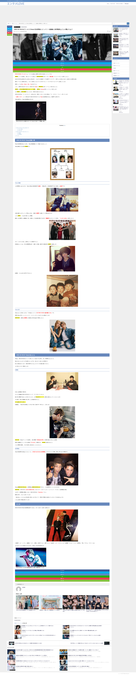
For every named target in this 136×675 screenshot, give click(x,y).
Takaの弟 (19, 130)
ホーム (108, 3)
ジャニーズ (115, 60)
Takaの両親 (20, 129)
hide (64, 125)
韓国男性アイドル (116, 75)
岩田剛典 (19, 134)
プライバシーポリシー (120, 3)
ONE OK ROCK (17, 620)
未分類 (114, 68)
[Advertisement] (68, 13)
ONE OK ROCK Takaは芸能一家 (22, 127)
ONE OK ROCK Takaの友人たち (22, 131)
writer (110, 31)
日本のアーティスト (116, 65)
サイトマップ (112, 3)
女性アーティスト (116, 63)
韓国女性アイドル (116, 73)
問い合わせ (127, 3)
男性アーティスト (18, 623)
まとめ (17, 135)
